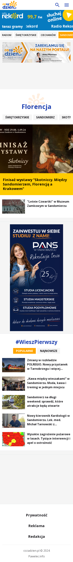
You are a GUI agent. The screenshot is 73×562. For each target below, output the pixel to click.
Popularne (24, 351)
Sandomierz (45, 117)
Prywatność (36, 515)
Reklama (36, 525)
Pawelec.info (36, 556)
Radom (6, 35)
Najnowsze (48, 351)
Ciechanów (48, 35)
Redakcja (36, 536)
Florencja (36, 106)
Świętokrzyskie (26, 35)
